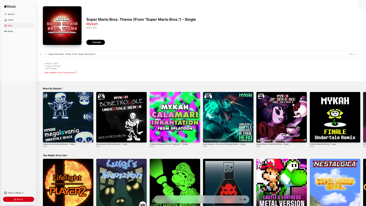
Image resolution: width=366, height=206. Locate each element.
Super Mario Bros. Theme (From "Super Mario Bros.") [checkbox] (72, 54)
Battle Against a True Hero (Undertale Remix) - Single (227, 93)
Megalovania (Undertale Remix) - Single (60, 93)
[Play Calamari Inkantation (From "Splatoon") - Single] (153, 139)
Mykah (92, 24)
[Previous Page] (40, 117)
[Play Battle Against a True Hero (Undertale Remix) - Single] (206, 139)
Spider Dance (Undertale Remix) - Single (274, 93)
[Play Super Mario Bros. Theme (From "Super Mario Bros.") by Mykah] (46, 54)
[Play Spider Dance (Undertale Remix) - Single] (260, 139)
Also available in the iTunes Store (59, 72)
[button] (18, 14)
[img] (10, 6)
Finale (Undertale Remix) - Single (324, 93)
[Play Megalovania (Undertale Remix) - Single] (46, 139)
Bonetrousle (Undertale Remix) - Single (113, 93)
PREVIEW (349, 54)
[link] (53, 88)
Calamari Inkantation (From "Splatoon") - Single (170, 93)
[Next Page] (363, 117)
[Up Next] (240, 199)
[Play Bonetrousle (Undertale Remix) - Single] (100, 139)
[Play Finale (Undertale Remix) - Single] (313, 139)
